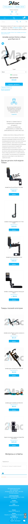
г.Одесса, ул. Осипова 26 (14, 510)
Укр (11, 14)
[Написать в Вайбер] (12, 12)
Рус (17, 14)
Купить (14, 194)
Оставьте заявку (17, 27)
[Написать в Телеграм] (16, 12)
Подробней (14, 114)
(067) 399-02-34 (14, 517)
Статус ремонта (8, 6)
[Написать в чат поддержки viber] (25, 517)
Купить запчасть (14, 84)
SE (17, 21)
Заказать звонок (19, 6)
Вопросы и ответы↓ (6, 87)
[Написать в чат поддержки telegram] (25, 514)
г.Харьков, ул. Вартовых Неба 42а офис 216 (14, 514)
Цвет (14, 69)
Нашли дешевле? (5, 89)
